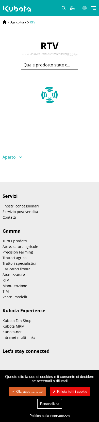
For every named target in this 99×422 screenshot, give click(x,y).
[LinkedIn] (18, 364)
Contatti (9, 217)
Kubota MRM (14, 326)
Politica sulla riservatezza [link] (49, 416)
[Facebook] (31, 364)
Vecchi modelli (15, 296)
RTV (32, 22)
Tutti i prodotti (15, 240)
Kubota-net (12, 331)
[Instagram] (6, 364)
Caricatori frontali (17, 268)
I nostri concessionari (21, 206)
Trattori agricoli (15, 257)
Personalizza (49, 404)
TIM (6, 291)
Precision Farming (18, 252)
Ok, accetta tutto (29, 391)
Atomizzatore (14, 274)
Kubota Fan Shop (17, 320)
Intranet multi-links (19, 337)
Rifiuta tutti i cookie (72, 391)
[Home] (5, 22)
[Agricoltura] (17, 8)
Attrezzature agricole (20, 246)
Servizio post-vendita (20, 211)
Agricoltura (18, 22)
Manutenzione (15, 285)
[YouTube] (44, 364)
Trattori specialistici (19, 263)
